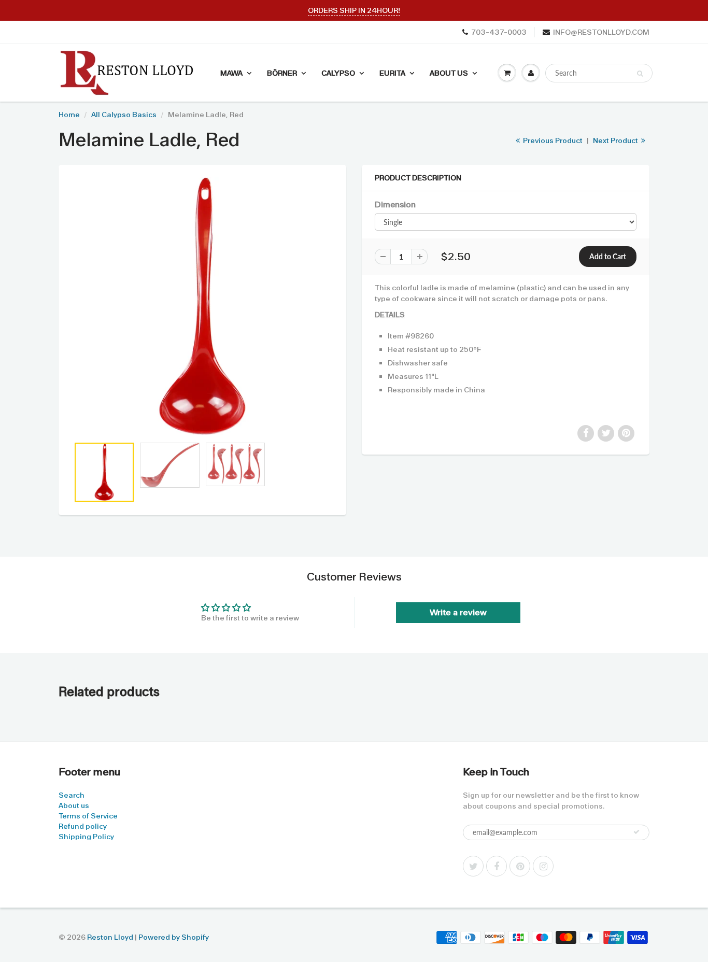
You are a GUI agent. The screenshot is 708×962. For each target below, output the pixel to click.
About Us (449, 73)
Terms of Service (88, 815)
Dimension (395, 205)
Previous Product (552, 140)
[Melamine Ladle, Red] (202, 306)
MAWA (231, 73)
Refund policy (83, 826)
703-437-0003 (499, 32)
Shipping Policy (86, 836)
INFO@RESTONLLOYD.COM (601, 32)
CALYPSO (338, 73)
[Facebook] (496, 866)
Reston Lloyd (110, 937)
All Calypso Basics (124, 114)
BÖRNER (282, 73)
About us (74, 805)
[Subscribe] (636, 832)
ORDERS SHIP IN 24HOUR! (354, 10)
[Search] (639, 73)
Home (69, 114)
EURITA (392, 73)
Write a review (458, 612)
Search (71, 795)
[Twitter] (473, 866)
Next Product (616, 140)
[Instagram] (543, 866)
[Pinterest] (519, 866)
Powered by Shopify (173, 937)
